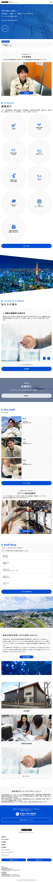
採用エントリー (14, 860)
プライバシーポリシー (7, 852)
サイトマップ (5, 855)
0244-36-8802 (28, 814)
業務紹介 (3, 837)
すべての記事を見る (26, 591)
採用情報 (26, 93)
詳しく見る (26, 246)
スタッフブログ (5, 850)
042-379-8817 (7, 876)
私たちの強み (5, 839)
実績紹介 (26, 396)
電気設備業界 (26, 531)
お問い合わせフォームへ (26, 820)
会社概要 (26, 369)
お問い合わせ (39, 860)
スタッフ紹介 (26, 483)
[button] (44, 358)
